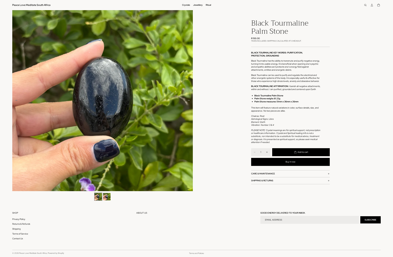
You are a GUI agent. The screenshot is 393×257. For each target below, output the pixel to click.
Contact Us (17, 238)
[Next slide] (189, 100)
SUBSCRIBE (370, 219)
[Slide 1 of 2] (98, 196)
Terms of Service (20, 233)
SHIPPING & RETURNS (262, 180)
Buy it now (290, 162)
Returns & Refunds (21, 224)
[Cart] (378, 5)
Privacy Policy (18, 219)
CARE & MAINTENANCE (263, 173)
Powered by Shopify (56, 253)
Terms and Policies (196, 253)
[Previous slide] (15, 100)
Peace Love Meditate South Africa (33, 253)
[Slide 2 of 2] (107, 196)
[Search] (365, 5)
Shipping (16, 228)
